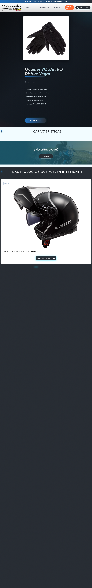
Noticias (57, 7)
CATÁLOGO (28, 7)
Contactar (46, 156)
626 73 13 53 (84, 8)
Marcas (43, 7)
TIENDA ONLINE (68, 7)
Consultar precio (35, 120)
